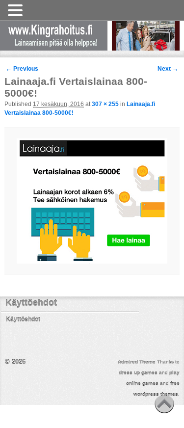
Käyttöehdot (23, 319)
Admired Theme (137, 362)
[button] (17, 10)
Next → (168, 68)
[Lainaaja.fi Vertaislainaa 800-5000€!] (92, 201)
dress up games (138, 372)
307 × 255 (105, 104)
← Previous (22, 68)
